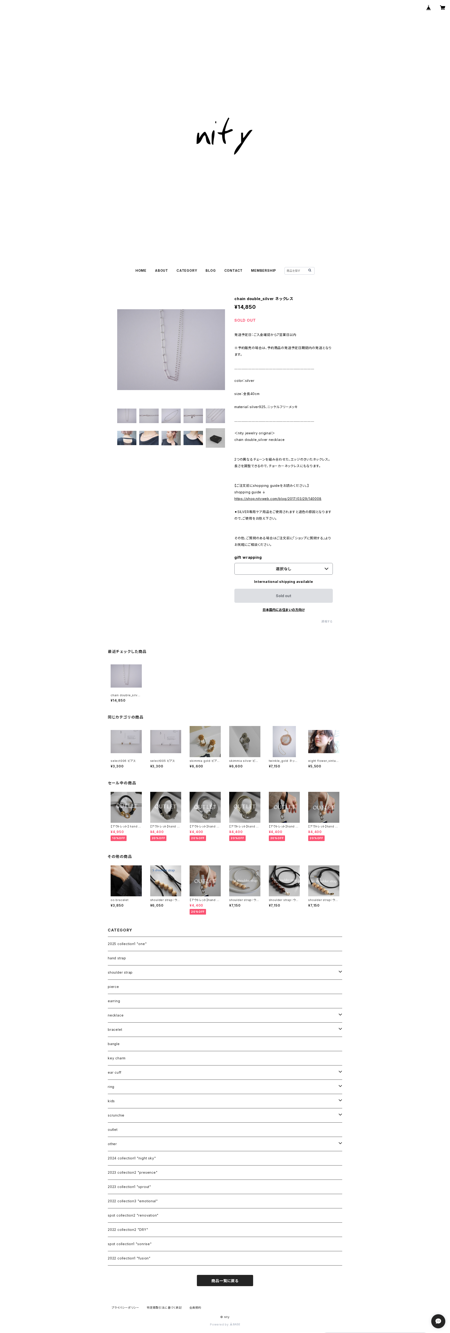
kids (111, 1101)
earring (114, 1001)
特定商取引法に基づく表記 (164, 1307)
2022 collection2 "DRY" (128, 1230)
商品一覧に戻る (225, 1280)
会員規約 (195, 1307)
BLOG (211, 270)
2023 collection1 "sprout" (129, 1187)
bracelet (115, 1029)
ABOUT (161, 270)
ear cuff (114, 1072)
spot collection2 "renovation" (133, 1215)
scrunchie (116, 1115)
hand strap (117, 958)
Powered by (220, 1324)
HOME (140, 270)
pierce (113, 987)
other (112, 1144)
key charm (117, 1058)
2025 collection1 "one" (127, 944)
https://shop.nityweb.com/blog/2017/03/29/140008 (278, 499)
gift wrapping (248, 557)
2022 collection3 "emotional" (133, 1201)
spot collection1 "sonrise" (130, 1244)
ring (111, 1087)
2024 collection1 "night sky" (132, 1158)
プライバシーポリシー (125, 1307)
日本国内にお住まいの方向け (283, 610)
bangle (114, 1044)
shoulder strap (120, 972)
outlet (113, 1130)
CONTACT (233, 270)
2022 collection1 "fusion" (129, 1258)
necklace (116, 1015)
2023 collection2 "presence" (133, 1172)
